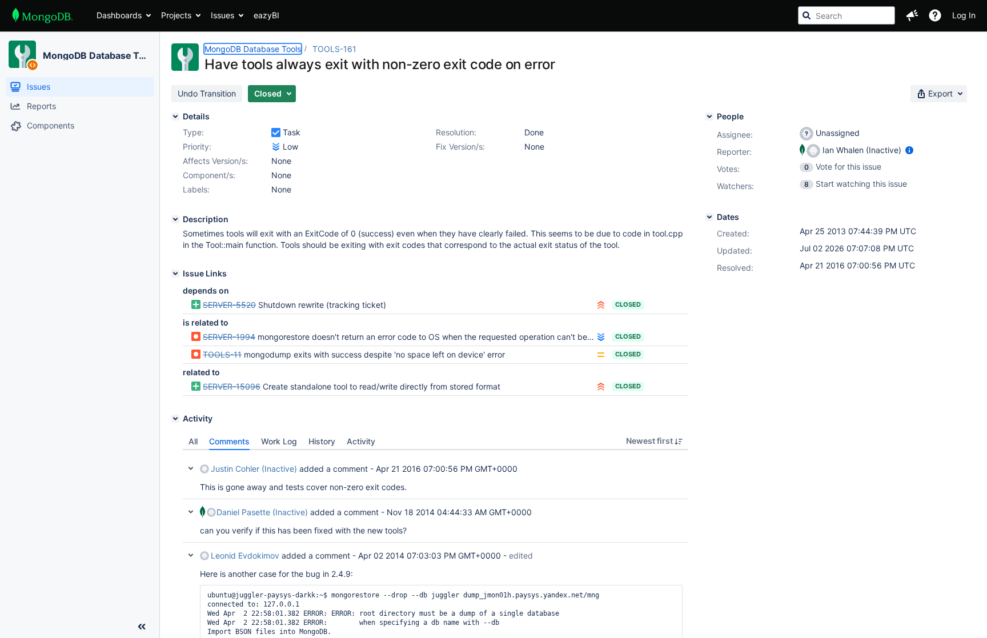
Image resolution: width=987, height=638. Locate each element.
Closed (628, 304)
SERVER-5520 (229, 305)
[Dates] (709, 217)
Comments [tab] (229, 441)
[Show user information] (909, 150)
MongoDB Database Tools (96, 55)
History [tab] (321, 441)
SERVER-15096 (231, 386)
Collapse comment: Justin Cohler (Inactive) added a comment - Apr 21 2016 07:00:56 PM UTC (190, 468)
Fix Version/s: (460, 146)
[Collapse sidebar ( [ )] (142, 626)
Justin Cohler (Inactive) (254, 469)
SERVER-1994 (229, 337)
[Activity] (175, 419)
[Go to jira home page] (42, 15)
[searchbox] (846, 15)
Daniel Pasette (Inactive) (262, 512)
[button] (912, 15)
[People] (709, 117)
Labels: (196, 189)
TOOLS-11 (222, 354)
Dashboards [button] (119, 15)
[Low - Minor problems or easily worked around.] (275, 146)
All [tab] (193, 441)
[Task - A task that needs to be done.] (275, 132)
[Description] (175, 219)
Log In (964, 15)
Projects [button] (176, 15)
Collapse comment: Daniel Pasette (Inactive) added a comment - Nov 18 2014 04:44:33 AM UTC (190, 511)
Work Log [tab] (279, 441)
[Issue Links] (175, 274)
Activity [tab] (361, 441)
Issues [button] (222, 15)
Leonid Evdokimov (245, 555)
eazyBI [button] (266, 15)
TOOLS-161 (334, 49)
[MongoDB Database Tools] (22, 54)
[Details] (175, 117)
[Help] (935, 15)
